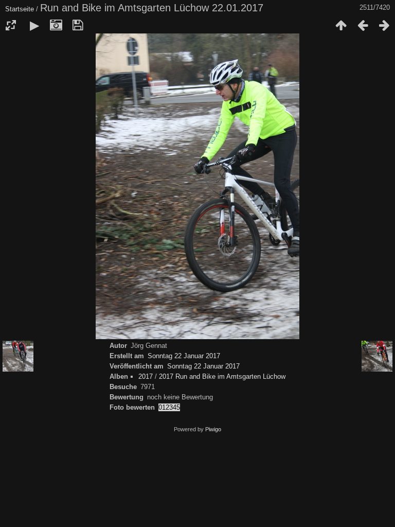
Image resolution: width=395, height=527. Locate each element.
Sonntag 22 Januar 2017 (184, 356)
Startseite (19, 9)
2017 (145, 376)
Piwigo (213, 429)
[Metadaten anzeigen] (56, 25)
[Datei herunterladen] (77, 25)
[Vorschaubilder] (341, 25)
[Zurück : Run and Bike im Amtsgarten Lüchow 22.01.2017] (362, 25)
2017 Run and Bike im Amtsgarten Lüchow (222, 376)
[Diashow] (34, 25)
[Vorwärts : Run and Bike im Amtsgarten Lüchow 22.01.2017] (384, 25)
